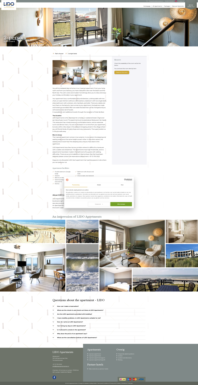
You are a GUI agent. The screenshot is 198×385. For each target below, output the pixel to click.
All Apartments (157, 6)
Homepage (146, 6)
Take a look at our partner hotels (98, 369)
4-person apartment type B (97, 360)
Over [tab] (122, 185)
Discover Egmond (177, 6)
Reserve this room (121, 72)
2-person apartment (95, 354)
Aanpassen (98, 204)
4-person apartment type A (97, 358)
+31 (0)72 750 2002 (169, 1)
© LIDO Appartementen (71, 383)
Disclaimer (124, 383)
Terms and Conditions (103, 383)
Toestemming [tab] (75, 185)
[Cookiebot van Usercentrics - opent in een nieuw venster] (125, 180)
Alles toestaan (121, 204)
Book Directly (190, 6)
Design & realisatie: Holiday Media (87, 383)
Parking (120, 360)
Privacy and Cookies (115, 383)
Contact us (181, 1)
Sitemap (130, 383)
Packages (167, 6)
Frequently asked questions (156, 1)
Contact (120, 356)
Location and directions (125, 358)
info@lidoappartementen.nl (61, 366)
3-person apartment (95, 356)
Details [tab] (99, 185)
